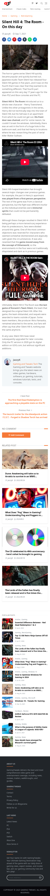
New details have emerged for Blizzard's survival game (28, 741)
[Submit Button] (40, 877)
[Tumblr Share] (25, 39)
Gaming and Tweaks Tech (25, 364)
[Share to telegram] (35, 39)
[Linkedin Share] (19, 39)
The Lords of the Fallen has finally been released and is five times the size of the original (23, 593)
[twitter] (37, 3)
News (24, 646)
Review (25, 711)
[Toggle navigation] (46, 3)
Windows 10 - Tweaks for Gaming (30, 701)
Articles (18, 619)
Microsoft (31, 698)
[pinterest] (33, 3)
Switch (9, 836)
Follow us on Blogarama (17, 804)
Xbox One (11, 840)
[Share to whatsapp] (30, 39)
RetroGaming (26, 632)
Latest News (12, 821)
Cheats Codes (21, 9)
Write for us (12, 807)
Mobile (24, 724)
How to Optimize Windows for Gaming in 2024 (28, 676)
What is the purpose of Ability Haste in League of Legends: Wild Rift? (31, 728)
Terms (9, 796)
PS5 (8, 833)
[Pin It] (14, 39)
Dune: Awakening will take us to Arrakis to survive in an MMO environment (22, 476)
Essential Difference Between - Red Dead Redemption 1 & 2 (30, 623)
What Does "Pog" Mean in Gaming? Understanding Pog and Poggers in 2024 (23, 515)
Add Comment (17, 435)
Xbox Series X (12, 844)
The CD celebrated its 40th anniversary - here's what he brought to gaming (25, 553)
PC (8, 825)
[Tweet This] (9, 39)
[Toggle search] (41, 3)
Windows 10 (32, 672)
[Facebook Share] (4, 39)
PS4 (8, 829)
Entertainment (7, 9)
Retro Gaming (35, 9)
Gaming (24, 619)
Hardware (19, 711)
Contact (10, 792)
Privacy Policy (12, 800)
